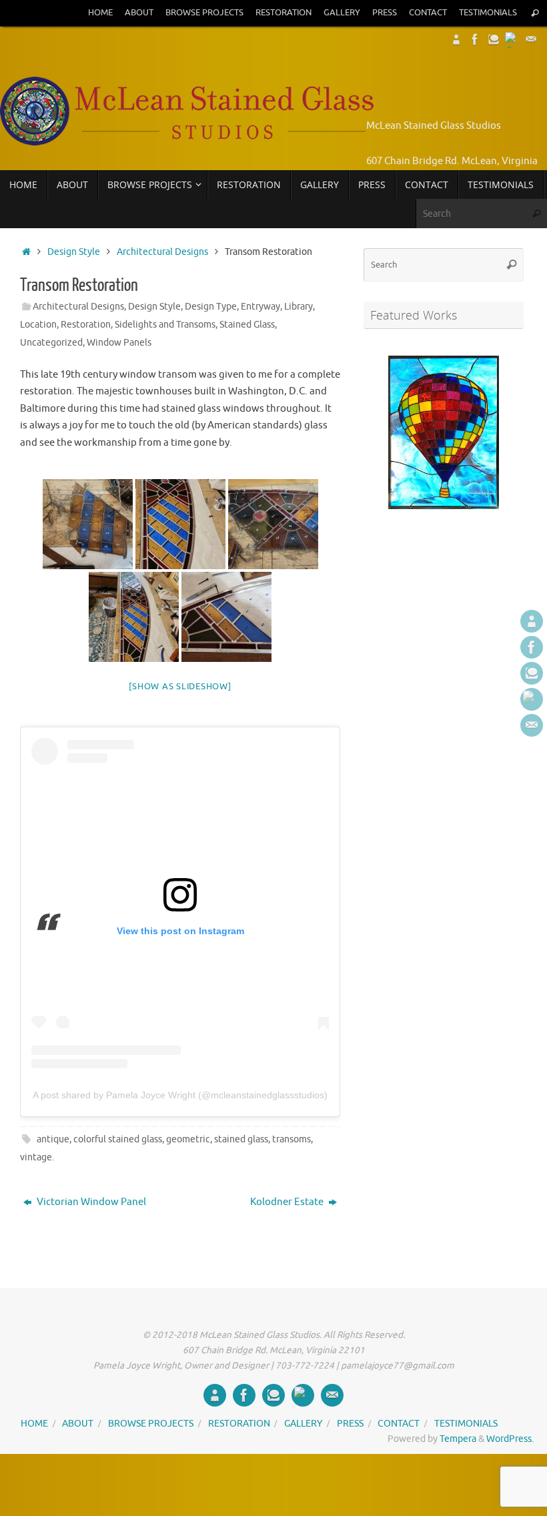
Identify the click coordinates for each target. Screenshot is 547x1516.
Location (38, 324)
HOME (100, 12)
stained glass (241, 1139)
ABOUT (139, 12)
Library (298, 306)
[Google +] (512, 39)
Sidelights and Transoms (165, 324)
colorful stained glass (117, 1139)
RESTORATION (283, 12)
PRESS (384, 12)
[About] (456, 39)
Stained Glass (247, 324)
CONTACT (428, 12)
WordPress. (510, 1439)
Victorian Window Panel (90, 1202)
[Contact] (531, 39)
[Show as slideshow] (180, 686)
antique (53, 1139)
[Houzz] (493, 39)
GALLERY (342, 12)
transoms (291, 1139)
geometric (188, 1139)
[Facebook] (475, 39)
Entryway (260, 306)
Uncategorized (51, 342)
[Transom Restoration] (88, 524)
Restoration (86, 324)
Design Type (211, 306)
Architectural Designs (162, 252)
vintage (36, 1157)
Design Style (73, 252)
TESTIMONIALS (488, 12)
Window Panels (119, 342)
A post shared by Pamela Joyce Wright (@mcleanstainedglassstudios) (180, 1095)
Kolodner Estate (288, 1202)
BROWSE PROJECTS (204, 12)
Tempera (458, 1439)
